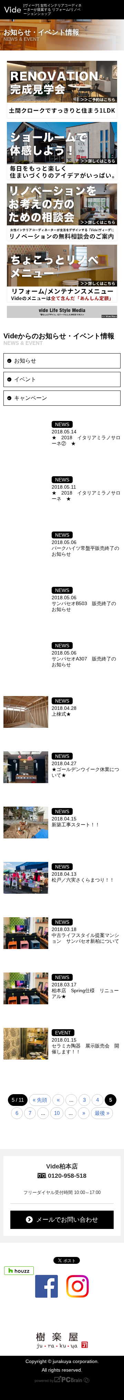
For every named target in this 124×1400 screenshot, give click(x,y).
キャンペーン (30, 398)
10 (57, 1113)
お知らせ (25, 361)
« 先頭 (40, 1100)
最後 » (102, 1113)
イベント (25, 379)
